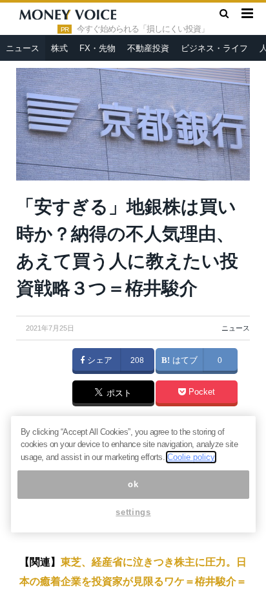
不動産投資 (148, 48)
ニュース (22, 48)
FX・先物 (97, 48)
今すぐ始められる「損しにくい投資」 (143, 29)
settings (133, 512)
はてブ (184, 360)
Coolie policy (191, 457)
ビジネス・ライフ (214, 48)
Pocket (200, 392)
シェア (98, 360)
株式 (59, 48)
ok (133, 484)
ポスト (118, 394)
